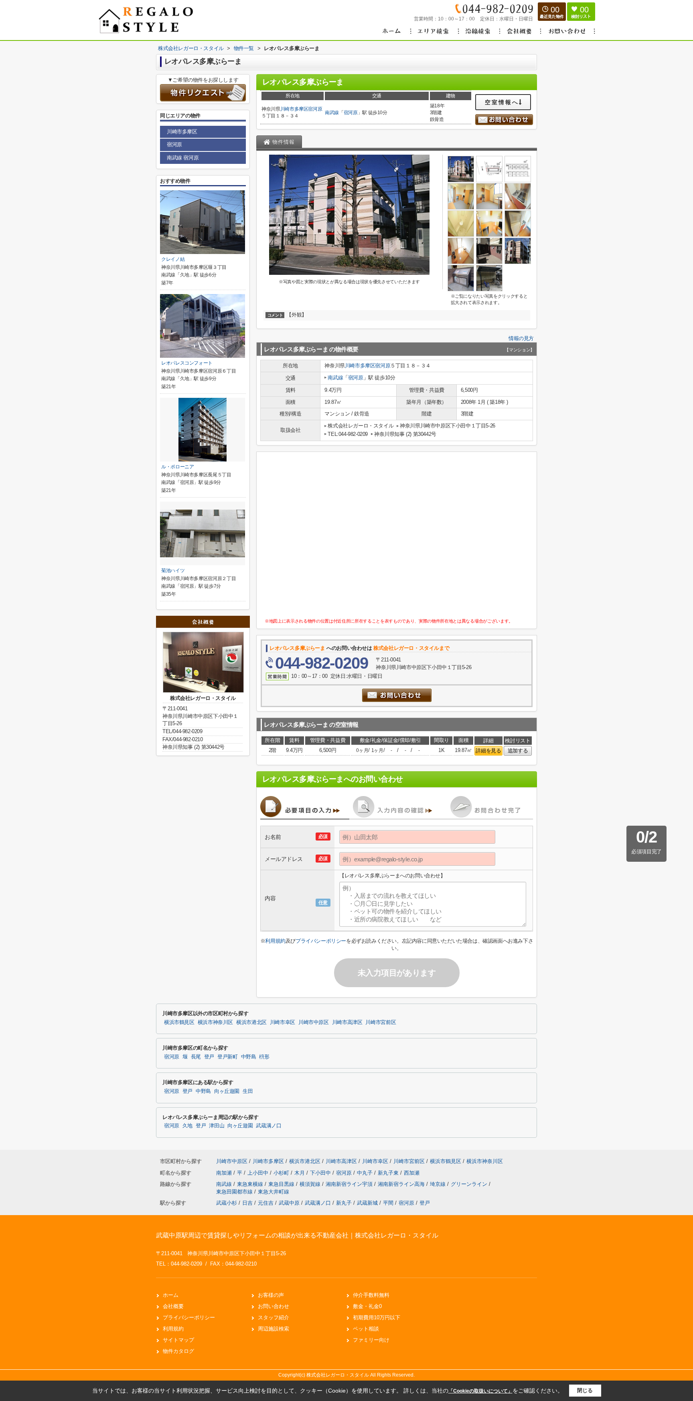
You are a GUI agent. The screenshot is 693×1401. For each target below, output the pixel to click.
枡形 (264, 1057)
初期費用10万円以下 (376, 1317)
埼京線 (438, 1184)
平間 (388, 1203)
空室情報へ (502, 102)
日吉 (247, 1203)
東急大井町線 (273, 1192)
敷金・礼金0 (367, 1306)
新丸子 (344, 1203)
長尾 (196, 1057)
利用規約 (275, 941)
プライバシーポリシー (321, 941)
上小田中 (258, 1173)
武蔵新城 (367, 1203)
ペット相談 (366, 1329)
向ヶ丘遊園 (226, 1091)
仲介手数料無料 (371, 1295)
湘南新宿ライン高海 (402, 1184)
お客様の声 (271, 1295)
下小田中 (321, 1173)
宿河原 (315, 109)
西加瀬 (411, 1173)
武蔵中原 (289, 1203)
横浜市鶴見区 (179, 1022)
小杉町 (282, 1173)
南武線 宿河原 (183, 158)
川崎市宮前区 (380, 1022)
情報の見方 (521, 338)
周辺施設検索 (273, 1329)
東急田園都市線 (235, 1192)
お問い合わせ (273, 1306)
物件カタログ (178, 1351)
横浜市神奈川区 (215, 1022)
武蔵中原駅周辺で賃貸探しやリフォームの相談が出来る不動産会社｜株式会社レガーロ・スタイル (297, 1235)
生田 (248, 1091)
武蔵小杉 (226, 1203)
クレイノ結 (172, 259)
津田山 (216, 1126)
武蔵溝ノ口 (268, 1126)
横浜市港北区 (251, 1022)
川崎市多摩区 (294, 109)
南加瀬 (224, 1173)
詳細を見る (488, 751)
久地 (187, 1126)
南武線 (332, 112)
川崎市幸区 (282, 1022)
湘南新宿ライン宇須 (350, 1184)
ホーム (170, 1295)
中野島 (248, 1057)
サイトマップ (178, 1340)
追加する (518, 751)
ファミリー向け (371, 1340)
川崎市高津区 (347, 1022)
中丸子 (365, 1173)
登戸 (209, 1057)
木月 (300, 1173)
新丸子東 (389, 1173)
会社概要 (173, 1306)
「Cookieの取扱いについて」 (480, 1391)
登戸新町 (227, 1057)
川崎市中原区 (313, 1022)
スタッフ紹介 (273, 1317)
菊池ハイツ (172, 570)
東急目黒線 (282, 1184)
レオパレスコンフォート (187, 363)
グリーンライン (470, 1184)
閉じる (585, 1390)
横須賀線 (311, 1184)
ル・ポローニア (177, 467)
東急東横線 (251, 1184)
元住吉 (266, 1203)
